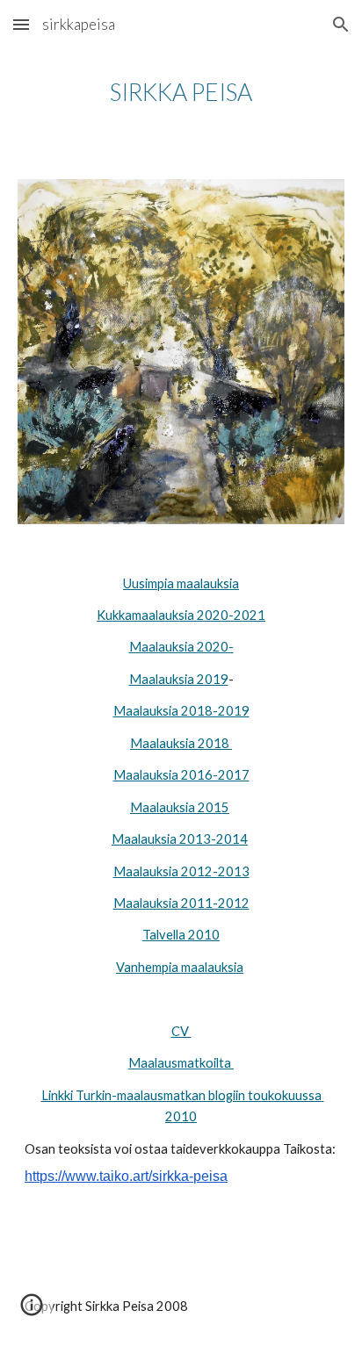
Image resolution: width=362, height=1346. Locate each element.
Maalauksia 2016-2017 (181, 774)
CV (181, 1031)
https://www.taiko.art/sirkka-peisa (126, 1176)
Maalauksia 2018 (181, 743)
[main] (181, 92)
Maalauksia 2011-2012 (181, 903)
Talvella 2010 (181, 934)
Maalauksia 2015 (179, 807)
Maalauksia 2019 (178, 679)
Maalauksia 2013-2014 (180, 838)
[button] (21, 24)
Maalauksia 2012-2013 (181, 871)
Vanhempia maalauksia (179, 967)
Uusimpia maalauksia (181, 583)
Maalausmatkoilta (181, 1062)
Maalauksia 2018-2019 (181, 710)
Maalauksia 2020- (181, 646)
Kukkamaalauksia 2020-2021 (181, 615)
